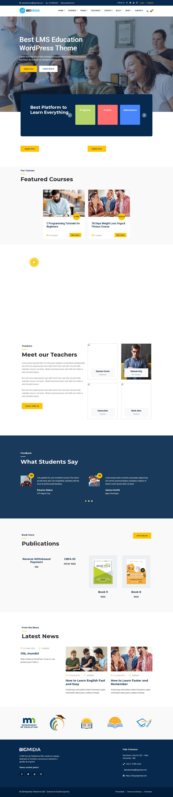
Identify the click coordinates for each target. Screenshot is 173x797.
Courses (72, 11)
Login (142, 3)
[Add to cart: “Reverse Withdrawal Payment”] (33, 567)
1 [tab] (85, 501)
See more (75, 235)
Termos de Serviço (134, 792)
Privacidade (119, 792)
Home (60, 11)
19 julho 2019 (74, 675)
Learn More (48, 69)
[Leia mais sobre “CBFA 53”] (66, 566)
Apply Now (29, 69)
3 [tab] (92, 501)
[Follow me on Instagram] (137, 3)
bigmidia (45, 648)
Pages (83, 11)
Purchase (148, 792)
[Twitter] (28, 774)
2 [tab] (89, 501)
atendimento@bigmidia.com (32, 3)
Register (150, 3)
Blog (118, 11)
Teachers (95, 11)
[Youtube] (34, 774)
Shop (127, 11)
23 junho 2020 (29, 648)
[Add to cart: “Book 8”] (133, 577)
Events (108, 11)
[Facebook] (21, 774)
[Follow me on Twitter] (130, 3)
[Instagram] (40, 774)
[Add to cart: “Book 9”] (99, 577)
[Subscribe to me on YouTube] (133, 3)
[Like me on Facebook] (127, 3)
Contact (139, 11)
